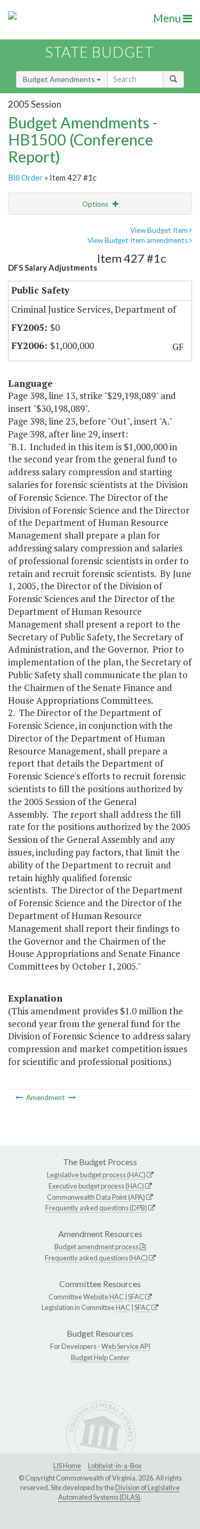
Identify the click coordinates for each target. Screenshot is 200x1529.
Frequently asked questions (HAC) (96, 1258)
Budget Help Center (100, 1357)
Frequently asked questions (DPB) (96, 1207)
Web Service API (125, 1346)
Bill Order (25, 177)
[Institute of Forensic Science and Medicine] (72, 1097)
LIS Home (67, 1465)
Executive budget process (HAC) (96, 1186)
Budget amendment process (96, 1246)
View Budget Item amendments (138, 240)
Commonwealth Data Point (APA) (96, 1197)
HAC (116, 1296)
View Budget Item (159, 230)
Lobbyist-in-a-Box (114, 1465)
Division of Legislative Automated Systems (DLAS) (119, 1492)
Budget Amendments (60, 79)
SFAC (136, 1296)
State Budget (99, 52)
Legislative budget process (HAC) (96, 1174)
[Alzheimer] (20, 1097)
